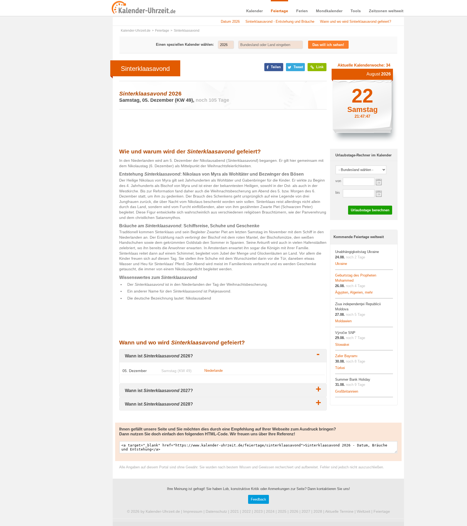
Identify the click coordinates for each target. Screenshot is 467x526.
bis (337, 192)
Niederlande (213, 371)
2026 (294, 511)
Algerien (356, 292)
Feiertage (279, 11)
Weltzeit (363, 511)
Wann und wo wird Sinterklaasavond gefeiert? (355, 21)
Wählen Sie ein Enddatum (379, 193)
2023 (258, 511)
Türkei (340, 368)
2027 (306, 511)
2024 (270, 511)
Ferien (302, 11)
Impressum (192, 511)
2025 (282, 511)
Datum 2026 (230, 21)
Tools (356, 11)
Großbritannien (346, 391)
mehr (369, 292)
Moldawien (343, 321)
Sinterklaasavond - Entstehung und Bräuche (279, 21)
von (338, 181)
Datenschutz (216, 511)
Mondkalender (329, 11)
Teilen (275, 67)
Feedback (258, 499)
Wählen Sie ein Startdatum (379, 181)
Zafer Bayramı (346, 356)
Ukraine (341, 264)
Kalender (254, 11)
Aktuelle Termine (339, 511)
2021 (234, 511)
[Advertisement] (71, 174)
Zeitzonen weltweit (386, 11)
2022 (246, 511)
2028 (317, 511)
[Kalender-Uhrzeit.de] (118, 8)
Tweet (297, 67)
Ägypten (341, 292)
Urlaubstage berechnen (370, 210)
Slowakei (342, 345)
